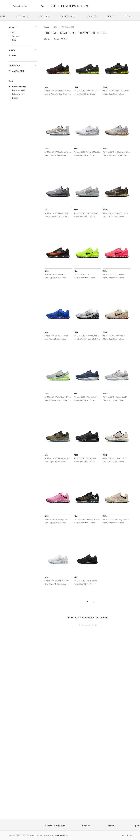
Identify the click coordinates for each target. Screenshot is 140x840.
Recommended (19, 86)
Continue (126, 835)
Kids (14, 40)
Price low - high (18, 94)
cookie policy (60, 835)
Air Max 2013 (18, 71)
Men (14, 32)
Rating (15, 98)
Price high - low (18, 90)
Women (15, 36)
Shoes (46, 27)
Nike (14, 55)
